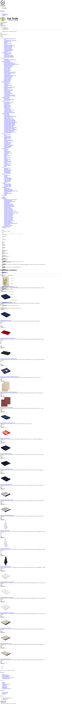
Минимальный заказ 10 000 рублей (8, 677)
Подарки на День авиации (8, 209)
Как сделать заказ (5, 692)
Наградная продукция (6, 97)
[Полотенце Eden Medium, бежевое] (5, 642)
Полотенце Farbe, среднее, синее (5, 320)
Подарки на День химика (8, 218)
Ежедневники (6, 54)
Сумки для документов (8, 178)
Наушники (6, 192)
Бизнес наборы (6, 114)
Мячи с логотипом (7, 105)
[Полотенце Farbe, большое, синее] (5, 301)
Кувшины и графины (7, 139)
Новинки (3, 196)
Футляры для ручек (7, 173)
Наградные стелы (7, 100)
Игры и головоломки (7, 103)
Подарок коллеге (7, 224)
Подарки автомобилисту (8, 200)
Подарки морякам (7, 207)
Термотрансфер (4, 686)
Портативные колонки (8, 193)
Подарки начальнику (7, 221)
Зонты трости (6, 58)
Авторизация (4, 8)
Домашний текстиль (7, 41)
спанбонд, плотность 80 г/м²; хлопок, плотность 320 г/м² (11, 267)
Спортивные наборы (7, 132)
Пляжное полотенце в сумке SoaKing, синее (7, 422)
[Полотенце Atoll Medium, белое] (5, 547)
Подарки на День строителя (8, 217)
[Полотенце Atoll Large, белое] (5, 529)
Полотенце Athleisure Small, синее (6, 484)
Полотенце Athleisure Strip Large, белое (6, 499)
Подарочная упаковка (7, 184)
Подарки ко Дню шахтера (8, 204)
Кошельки (6, 88)
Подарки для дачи (7, 108)
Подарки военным (7, 202)
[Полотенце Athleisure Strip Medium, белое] (5, 514)
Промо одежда (4, 148)
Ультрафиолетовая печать (6, 688)
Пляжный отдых (7, 107)
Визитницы (6, 84)
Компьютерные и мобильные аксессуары (11, 190)
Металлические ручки (8, 169)
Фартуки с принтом (7, 78)
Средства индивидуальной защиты (10, 95)
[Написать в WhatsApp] (1, 24)
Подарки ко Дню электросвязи (9, 205)
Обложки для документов (8, 90)
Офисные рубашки (7, 157)
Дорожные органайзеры (8, 85)
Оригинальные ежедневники (9, 56)
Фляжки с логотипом (7, 146)
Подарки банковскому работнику (9, 201)
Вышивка (4, 682)
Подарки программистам (8, 222)
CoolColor (4, 267)
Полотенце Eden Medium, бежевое (6, 643)
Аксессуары (6, 149)
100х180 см (4, 239)
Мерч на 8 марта (7, 71)
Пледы (5, 43)
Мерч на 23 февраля (7, 70)
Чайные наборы (6, 147)
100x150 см (4, 236)
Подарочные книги (7, 92)
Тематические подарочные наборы (10, 75)
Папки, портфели (7, 91)
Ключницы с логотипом (8, 87)
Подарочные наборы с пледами (9, 128)
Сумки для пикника (7, 180)
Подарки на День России (8, 216)
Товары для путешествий (8, 111)
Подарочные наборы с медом (9, 126)
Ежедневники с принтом (8, 66)
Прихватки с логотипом (8, 46)
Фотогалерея (4, 195)
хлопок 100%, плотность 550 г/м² (7, 291)
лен (2, 253)
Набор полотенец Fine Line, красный (6, 407)
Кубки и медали (7, 98)
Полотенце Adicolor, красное (5, 438)
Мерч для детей (6, 69)
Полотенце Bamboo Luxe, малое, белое (6, 597)
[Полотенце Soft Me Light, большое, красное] (5, 337)
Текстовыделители (7, 172)
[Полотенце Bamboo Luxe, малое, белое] (5, 596)
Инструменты (6, 104)
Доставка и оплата (5, 14)
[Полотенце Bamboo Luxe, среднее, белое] (5, 611)
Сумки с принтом (7, 74)
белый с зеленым (5, 253)
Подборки (4, 197)
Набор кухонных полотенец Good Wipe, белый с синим (9, 376)
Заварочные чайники (7, 137)
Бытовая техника (7, 188)
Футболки (6, 162)
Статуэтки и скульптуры (8, 49)
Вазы (5, 39)
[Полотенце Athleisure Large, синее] (5, 452)
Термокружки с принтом (8, 76)
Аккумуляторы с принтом (8, 62)
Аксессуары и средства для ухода (9, 38)
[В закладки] (6, 427)
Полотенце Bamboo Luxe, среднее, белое (7, 612)
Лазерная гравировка (5, 684)
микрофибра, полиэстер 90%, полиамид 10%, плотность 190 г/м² (13, 261)
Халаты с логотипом (7, 165)
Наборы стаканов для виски (9, 118)
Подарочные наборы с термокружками (10, 129)
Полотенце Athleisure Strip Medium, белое (7, 515)
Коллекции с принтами (6, 61)
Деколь (3, 683)
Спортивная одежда (7, 159)
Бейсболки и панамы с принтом (9, 63)
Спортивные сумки (7, 177)
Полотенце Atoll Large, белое (5, 530)
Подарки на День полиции (8, 215)
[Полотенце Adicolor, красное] (5, 437)
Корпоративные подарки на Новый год (10, 199)
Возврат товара (4, 693)
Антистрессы (6, 82)
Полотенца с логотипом (8, 44)
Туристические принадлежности (9, 112)
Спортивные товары (7, 110)
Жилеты (5, 154)
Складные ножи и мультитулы (9, 109)
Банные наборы (6, 102)
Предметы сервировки (8, 142)
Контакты (4, 15)
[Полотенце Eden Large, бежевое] (5, 627)
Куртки (5, 156)
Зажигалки (6, 86)
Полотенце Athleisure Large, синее (6, 453)
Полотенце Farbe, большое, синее (5, 302)
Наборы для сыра (7, 117)
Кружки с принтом (7, 68)
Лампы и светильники (8, 191)
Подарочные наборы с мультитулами (10, 127)
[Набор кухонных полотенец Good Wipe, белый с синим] (5, 375)
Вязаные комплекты (7, 151)
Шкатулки (6, 51)
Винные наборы (7, 115)
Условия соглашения (5, 676)
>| (2, 668)
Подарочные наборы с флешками (9, 130)
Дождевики (6, 153)
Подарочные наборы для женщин (9, 120)
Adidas (3, 264)
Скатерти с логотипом (8, 48)
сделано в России (5, 289)
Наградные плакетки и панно (9, 99)
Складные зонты (7, 60)
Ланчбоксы (6, 141)
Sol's (3, 275)
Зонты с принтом (7, 67)
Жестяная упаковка (7, 183)
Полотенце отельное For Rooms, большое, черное (8, 358)
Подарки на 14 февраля (8, 208)
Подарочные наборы (5, 113)
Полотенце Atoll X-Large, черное (5, 566)
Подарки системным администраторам (10, 223)
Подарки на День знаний (8, 211)
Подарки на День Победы (8, 214)
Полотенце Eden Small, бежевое (5, 658)
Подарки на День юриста (8, 219)
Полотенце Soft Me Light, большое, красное (7, 338)
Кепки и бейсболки (7, 155)
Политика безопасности (6, 675)
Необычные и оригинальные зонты (10, 59)
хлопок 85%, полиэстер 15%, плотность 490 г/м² (10, 305)
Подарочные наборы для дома (9, 119)
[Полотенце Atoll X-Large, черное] (5, 565)
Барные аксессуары (7, 134)
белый (3, 247)
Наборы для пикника (7, 106)
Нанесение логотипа (5, 226)
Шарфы (5, 166)
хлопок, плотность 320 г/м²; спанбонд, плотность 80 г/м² (11, 308)
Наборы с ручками (7, 170)
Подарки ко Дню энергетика (9, 206)
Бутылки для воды (7, 136)
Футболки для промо (7, 163)
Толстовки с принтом (7, 77)
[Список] (1, 274)
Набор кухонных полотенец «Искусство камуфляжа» (9, 286)
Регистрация (4, 7)
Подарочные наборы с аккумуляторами (10, 122)
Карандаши (6, 168)
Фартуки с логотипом (7, 161)
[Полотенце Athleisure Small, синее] (5, 483)
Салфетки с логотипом (8, 47)
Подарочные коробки (7, 185)
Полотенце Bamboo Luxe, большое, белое (7, 581)
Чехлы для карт (6, 96)
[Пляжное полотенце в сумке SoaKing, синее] (5, 421)
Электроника (4, 187)
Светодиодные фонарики (8, 93)
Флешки (5, 194)
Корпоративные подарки (6, 81)
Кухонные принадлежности (8, 140)
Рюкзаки (5, 176)
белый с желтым (5, 250)
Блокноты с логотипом (8, 53)
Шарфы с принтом (7, 80)
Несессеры (6, 175)
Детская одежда (6, 152)
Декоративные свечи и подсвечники (10, 40)
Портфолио (4, 227)
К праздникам (4, 198)
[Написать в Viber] (2, 24)
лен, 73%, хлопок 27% (6, 256)
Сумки (3, 174)
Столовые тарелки (7, 144)
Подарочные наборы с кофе (8, 125)
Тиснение (4, 685)
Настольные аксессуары (8, 89)
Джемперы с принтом (7, 65)
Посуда (3, 133)
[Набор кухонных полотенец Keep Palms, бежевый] (5, 391)
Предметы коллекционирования (9, 45)
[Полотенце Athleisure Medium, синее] (5, 468)
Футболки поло (6, 164)
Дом (3, 37)
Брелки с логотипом (7, 83)
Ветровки (5, 150)
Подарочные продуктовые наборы (10, 131)
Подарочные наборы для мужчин (9, 121)
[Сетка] (0, 274)
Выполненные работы (6, 678)
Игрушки (5, 42)
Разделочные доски (7, 143)
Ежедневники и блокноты (6, 52)
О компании (4, 13)
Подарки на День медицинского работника (11, 212)
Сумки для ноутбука (7, 179)
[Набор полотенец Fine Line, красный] (5, 406)
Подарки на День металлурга (9, 213)
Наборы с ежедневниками (8, 55)
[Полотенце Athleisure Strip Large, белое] (5, 498)
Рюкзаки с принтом (7, 73)
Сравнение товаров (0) (4, 272)
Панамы (5, 158)
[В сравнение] (7, 427)
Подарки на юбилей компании (9, 220)
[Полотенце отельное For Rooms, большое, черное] (5, 357)
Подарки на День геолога (8, 210)
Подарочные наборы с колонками (9, 124)
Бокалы (5, 135)
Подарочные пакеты (7, 186)
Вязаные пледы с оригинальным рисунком (11, 64)
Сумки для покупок (7, 181)
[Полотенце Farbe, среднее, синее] (5, 319)
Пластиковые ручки (7, 171)
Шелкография (4, 687)
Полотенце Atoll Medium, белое (5, 548)
